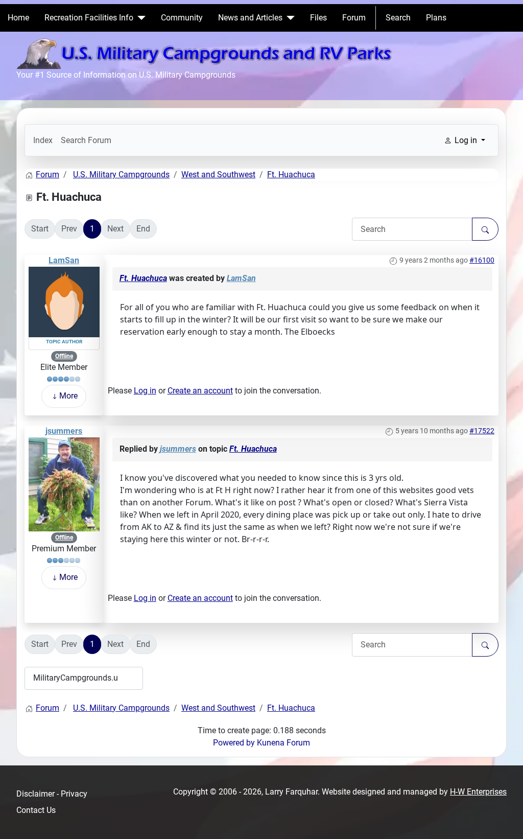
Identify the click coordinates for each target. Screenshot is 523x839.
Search (398, 17)
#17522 (481, 431)
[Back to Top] (505, 820)
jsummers (63, 431)
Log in (145, 390)
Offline (64, 356)
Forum (354, 17)
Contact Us (36, 810)
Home (18, 17)
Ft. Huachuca (143, 278)
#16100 (481, 260)
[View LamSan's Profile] (64, 301)
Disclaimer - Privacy (51, 794)
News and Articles (250, 17)
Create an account (200, 390)
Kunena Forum (283, 743)
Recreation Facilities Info (88, 17)
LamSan (64, 260)
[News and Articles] (288, 18)
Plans (436, 17)
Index (43, 140)
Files (318, 17)
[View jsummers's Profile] (64, 483)
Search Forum (86, 140)
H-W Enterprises (478, 792)
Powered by (234, 743)
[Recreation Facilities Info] (139, 18)
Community (182, 17)
